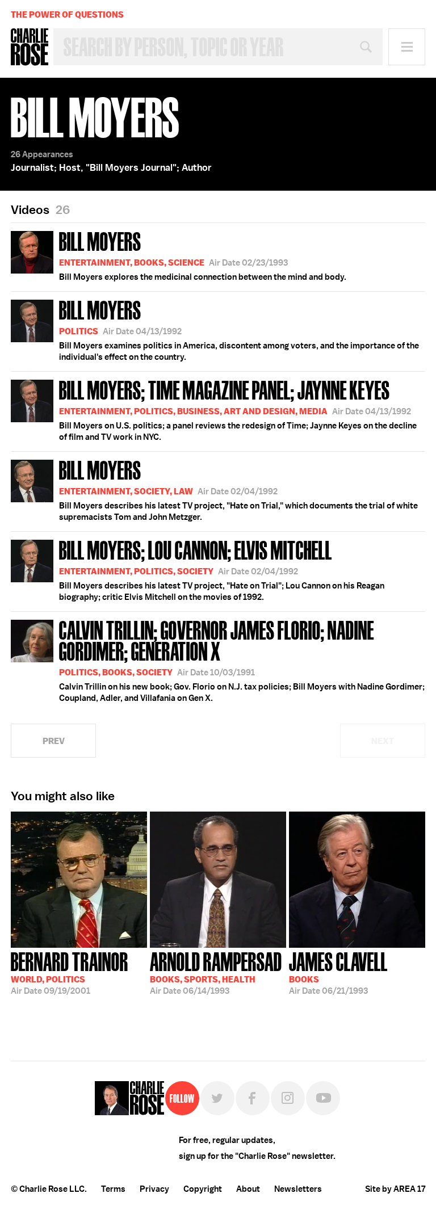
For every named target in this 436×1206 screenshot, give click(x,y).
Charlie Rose (29, 47)
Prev (54, 741)
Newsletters (298, 1189)
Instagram (288, 1098)
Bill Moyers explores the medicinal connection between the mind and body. (202, 255)
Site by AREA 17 (395, 1189)
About (248, 1189)
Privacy (154, 1189)
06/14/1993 (216, 972)
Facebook (253, 1098)
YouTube (323, 1098)
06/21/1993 (338, 972)
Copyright (202, 1189)
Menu (406, 46)
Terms (113, 1189)
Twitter (217, 1098)
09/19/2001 (69, 972)
